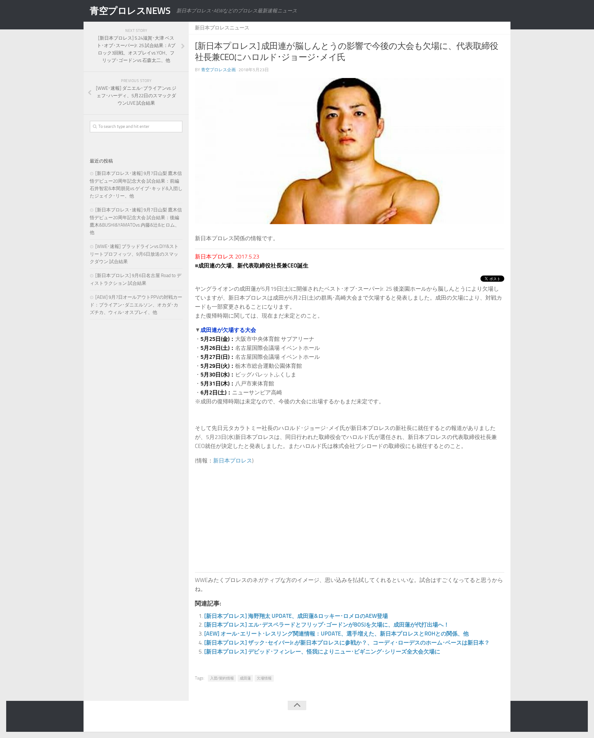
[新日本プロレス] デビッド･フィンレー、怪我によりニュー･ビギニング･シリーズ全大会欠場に (322, 651)
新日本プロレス (232, 460)
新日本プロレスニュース (222, 28)
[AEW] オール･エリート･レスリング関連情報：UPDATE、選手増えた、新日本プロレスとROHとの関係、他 (336, 633)
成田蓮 (245, 678)
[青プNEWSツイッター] (487, 717)
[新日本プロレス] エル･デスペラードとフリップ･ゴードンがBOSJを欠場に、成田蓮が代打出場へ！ (326, 624)
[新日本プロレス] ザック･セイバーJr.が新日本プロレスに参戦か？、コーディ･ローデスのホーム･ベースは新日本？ (347, 642)
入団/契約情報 (222, 678)
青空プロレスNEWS (130, 10)
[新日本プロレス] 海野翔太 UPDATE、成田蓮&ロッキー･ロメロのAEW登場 (296, 616)
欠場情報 (264, 678)
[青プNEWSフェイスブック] (500, 717)
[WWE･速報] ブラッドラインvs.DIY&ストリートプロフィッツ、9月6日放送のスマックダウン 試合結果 (134, 254)
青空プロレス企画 (218, 69)
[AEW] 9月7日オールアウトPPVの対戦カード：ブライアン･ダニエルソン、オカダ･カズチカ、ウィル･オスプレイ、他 (136, 304)
